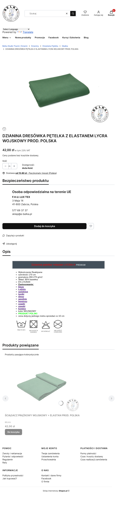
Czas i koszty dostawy (91, 456)
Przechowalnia (48, 459)
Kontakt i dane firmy (51, 475)
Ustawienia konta (49, 456)
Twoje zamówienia (50, 453)
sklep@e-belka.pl (22, 213)
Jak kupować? (9, 478)
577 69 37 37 (20, 210)
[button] (73, 13)
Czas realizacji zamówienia (93, 459)
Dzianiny (35, 46)
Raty (4, 462)
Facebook (46, 478)
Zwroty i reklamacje (12, 453)
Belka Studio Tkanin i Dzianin (15, 46)
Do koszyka (13, 432)
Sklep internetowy (55, 491)
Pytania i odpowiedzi (12, 456)
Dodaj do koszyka (44, 226)
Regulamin (7, 459)
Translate (28, 32)
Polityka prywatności (12, 475)
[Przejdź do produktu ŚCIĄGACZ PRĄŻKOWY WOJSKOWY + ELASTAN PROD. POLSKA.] (43, 387)
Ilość (4, 161)
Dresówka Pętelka (50, 46)
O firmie (45, 481)
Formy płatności (88, 453)
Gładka (65, 46)
